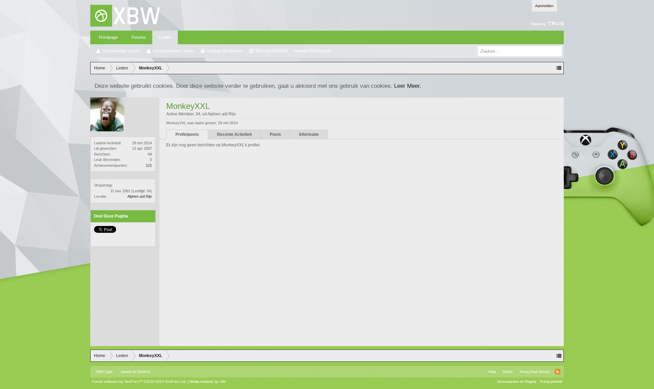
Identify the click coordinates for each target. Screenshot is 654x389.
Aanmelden (544, 6)
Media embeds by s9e (207, 381)
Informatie (309, 134)
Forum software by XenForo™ (139, 381)
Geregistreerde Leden (173, 51)
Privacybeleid (551, 381)
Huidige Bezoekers (225, 51)
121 (149, 165)
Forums (138, 37)
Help (492, 372)
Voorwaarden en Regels (516, 381)
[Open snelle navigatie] (559, 68)
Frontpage (108, 37)
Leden (165, 37)
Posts (275, 134)
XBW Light (103, 372)
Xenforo (143, 372)
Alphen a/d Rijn (139, 196)
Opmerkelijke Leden (121, 51)
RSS (557, 371)
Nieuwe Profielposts (312, 51)
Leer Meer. (407, 85)
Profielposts (187, 134)
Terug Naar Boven (534, 372)
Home (508, 372)
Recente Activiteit (271, 51)
